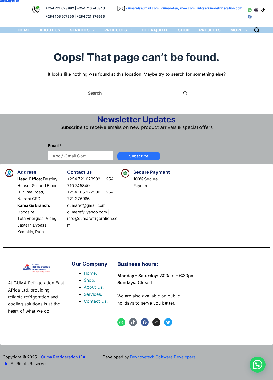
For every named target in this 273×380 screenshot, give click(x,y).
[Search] (256, 30)
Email (55, 145)
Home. (90, 273)
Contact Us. (96, 301)
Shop (184, 30)
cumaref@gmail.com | (143, 8)
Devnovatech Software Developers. (163, 356)
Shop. (89, 280)
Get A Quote (155, 30)
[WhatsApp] (250, 10)
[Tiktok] (133, 322)
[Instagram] (156, 322)
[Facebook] (250, 17)
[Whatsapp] (121, 322)
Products (115, 30)
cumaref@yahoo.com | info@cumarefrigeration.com (201, 8)
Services (80, 30)
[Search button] (185, 93)
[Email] (256, 10)
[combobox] (132, 93)
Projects (210, 30)
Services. (93, 294)
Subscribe (138, 156)
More (236, 30)
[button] (258, 365)
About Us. (94, 287)
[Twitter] (168, 322)
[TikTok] (263, 10)
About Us (49, 30)
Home (24, 30)
